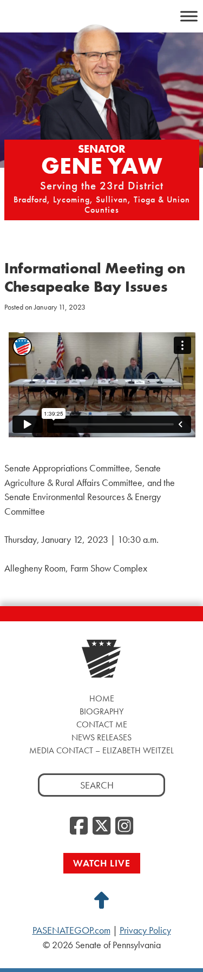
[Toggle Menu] (189, 16)
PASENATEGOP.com (71, 930)
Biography (101, 711)
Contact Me (101, 724)
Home (101, 698)
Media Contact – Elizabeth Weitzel (101, 750)
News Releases (101, 737)
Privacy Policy (145, 930)
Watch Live (101, 863)
